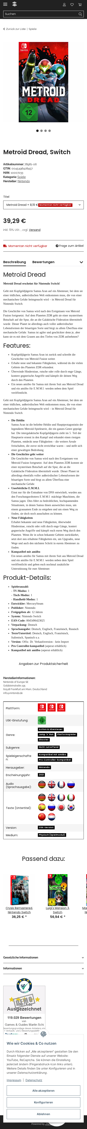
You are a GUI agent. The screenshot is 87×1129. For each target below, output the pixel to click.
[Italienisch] (71, 797)
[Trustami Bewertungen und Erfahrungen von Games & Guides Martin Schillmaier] (24, 1007)
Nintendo (44, 767)
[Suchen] (80, 14)
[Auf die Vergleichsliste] (64, 49)
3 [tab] (45, 131)
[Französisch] (61, 785)
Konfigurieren (43, 1102)
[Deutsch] (42, 785)
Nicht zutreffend (48, 747)
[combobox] (43, 205)
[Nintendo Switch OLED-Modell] (61, 707)
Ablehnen (43, 1114)
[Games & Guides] (15, 4)
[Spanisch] (42, 807)
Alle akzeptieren (43, 1090)
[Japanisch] (61, 807)
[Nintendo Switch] (42, 707)
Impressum (14, 1080)
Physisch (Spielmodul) (52, 834)
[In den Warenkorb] (6, 40)
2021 (41, 774)
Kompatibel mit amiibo (52, 754)
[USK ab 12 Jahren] (42, 720)
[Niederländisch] (52, 817)
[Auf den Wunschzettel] (75, 49)
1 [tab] (37, 131)
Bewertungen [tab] (43, 262)
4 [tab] (49, 131)
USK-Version (46, 827)
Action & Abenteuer (51, 729)
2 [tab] (41, 131)
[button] (64, 4)
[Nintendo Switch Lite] (52, 707)
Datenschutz (33, 1080)
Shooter (44, 739)
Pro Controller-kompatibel (55, 759)
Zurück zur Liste (16, 28)
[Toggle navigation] (5, 2)
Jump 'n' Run (46, 734)
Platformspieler (66, 734)
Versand (34, 230)
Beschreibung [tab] (14, 262)
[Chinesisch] (42, 817)
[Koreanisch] (71, 807)
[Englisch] (52, 785)
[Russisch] (71, 785)
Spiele (21, 177)
